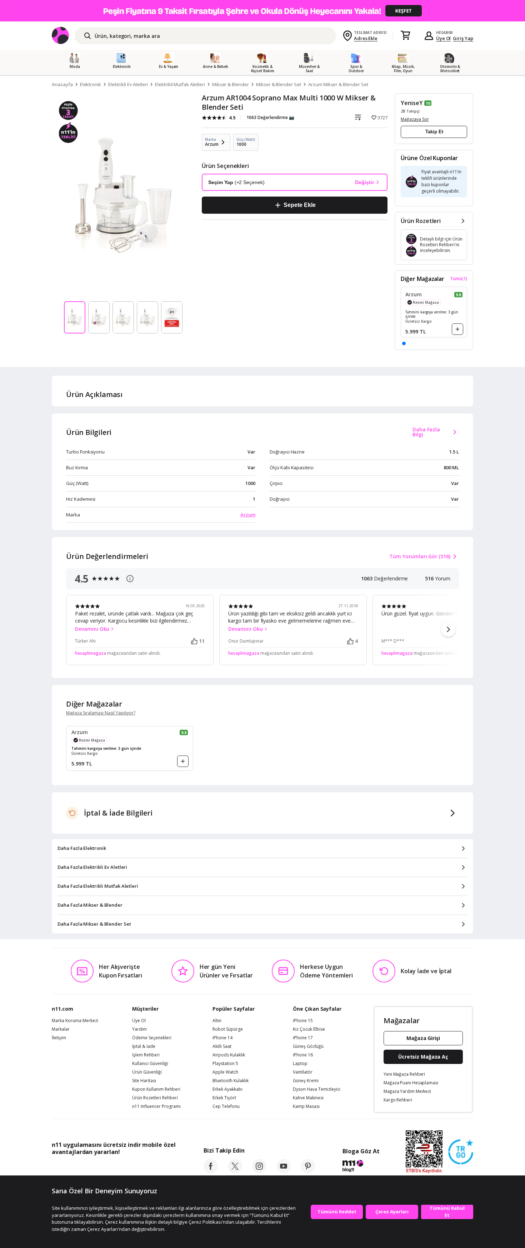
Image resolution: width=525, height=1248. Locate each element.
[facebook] (211, 1171)
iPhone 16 (303, 1055)
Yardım (139, 1029)
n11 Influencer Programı (156, 1106)
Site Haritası (144, 1081)
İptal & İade (143, 1046)
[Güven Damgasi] (460, 1152)
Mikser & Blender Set (278, 84)
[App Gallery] (159, 1168)
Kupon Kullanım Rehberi (156, 1089)
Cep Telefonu (226, 1106)
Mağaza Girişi (423, 1038)
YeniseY (412, 103)
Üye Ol (443, 38)
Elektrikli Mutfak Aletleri (180, 84)
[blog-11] (360, 1167)
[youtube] (283, 1171)
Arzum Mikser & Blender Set (338, 84)
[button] (404, 343)
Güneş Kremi (306, 1081)
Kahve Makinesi (308, 1098)
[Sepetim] (405, 36)
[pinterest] (308, 1171)
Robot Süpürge (227, 1029)
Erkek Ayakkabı (227, 1089)
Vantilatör (302, 1072)
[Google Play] (118, 1168)
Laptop (300, 1063)
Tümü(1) (458, 279)
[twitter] (235, 1171)
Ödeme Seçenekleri (151, 1038)
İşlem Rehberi (146, 1055)
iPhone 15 (303, 1021)
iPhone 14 (222, 1038)
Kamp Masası (306, 1106)
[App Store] (74, 1168)
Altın (216, 1021)
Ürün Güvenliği (147, 1072)
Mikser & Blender (230, 84)
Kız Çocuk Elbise (309, 1029)
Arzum (247, 514)
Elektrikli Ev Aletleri (128, 84)
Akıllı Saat (221, 1046)
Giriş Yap (463, 38)
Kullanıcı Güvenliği (150, 1063)
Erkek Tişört (224, 1098)
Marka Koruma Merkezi (75, 1021)
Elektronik (90, 84)
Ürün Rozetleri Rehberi (155, 1098)
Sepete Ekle (299, 205)
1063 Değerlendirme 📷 (270, 117)
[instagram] (259, 1171)
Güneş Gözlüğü (308, 1046)
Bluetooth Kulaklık (230, 1081)
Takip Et (434, 131)
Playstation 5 (225, 1063)
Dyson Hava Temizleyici (316, 1089)
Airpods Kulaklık (228, 1055)
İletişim (59, 1038)
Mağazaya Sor (415, 119)
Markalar (61, 1029)
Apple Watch (225, 1072)
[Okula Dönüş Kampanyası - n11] (262, 10)
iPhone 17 (303, 1038)
